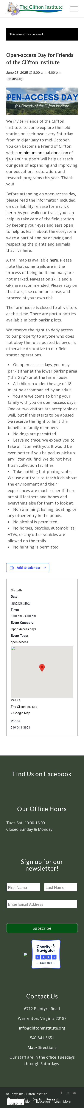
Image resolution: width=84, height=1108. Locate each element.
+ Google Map (20, 713)
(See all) (17, 79)
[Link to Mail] (74, 1093)
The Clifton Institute (24, 706)
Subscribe (42, 928)
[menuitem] (9, 1099)
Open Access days (23, 629)
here (54, 260)
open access (19, 642)
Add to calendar (28, 567)
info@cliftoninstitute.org (42, 1028)
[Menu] (72, 8)
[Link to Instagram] (68, 1093)
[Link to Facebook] (61, 1093)
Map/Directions (42, 1047)
